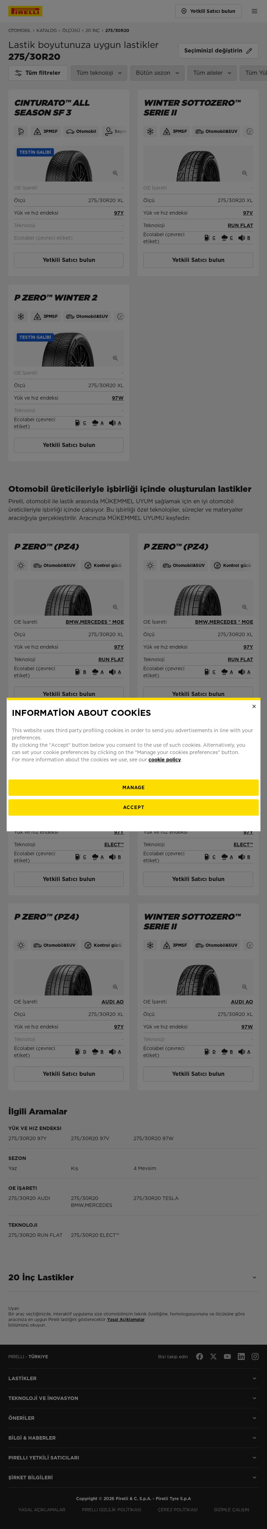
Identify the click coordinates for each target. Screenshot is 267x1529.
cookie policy (164, 759)
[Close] (254, 706)
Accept (133, 807)
